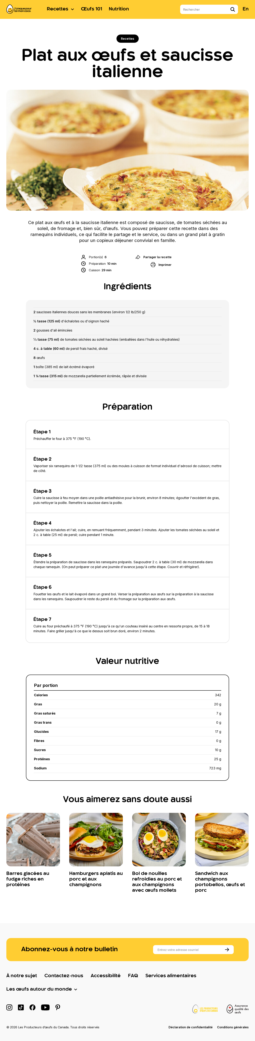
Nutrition (119, 9)
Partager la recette (157, 257)
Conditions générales (233, 1027)
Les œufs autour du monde (39, 989)
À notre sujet (21, 976)
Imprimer (165, 265)
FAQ (133, 976)
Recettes (57, 9)
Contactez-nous (63, 976)
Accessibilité (106, 976)
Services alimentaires (170, 976)
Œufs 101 (91, 9)
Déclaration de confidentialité (191, 1027)
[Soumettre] (228, 949)
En (246, 9)
